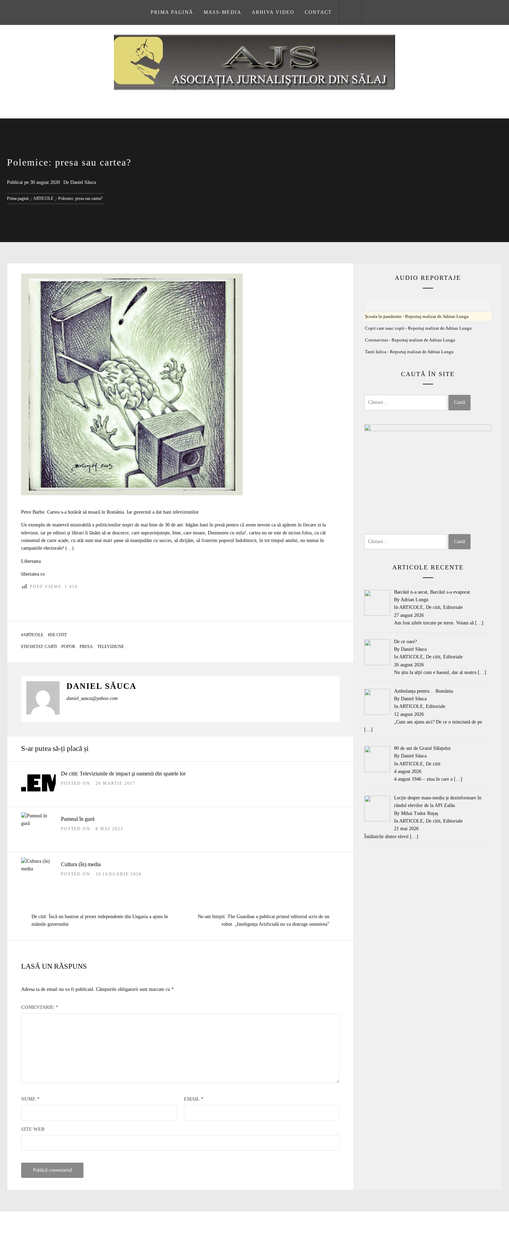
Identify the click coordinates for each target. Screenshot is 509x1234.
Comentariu (39, 1007)
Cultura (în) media (81, 864)
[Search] (350, 12)
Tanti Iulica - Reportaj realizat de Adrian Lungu (409, 351)
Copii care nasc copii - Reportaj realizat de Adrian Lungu (418, 328)
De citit (58, 634)
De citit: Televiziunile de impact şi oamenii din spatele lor (123, 773)
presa (86, 646)
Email (193, 1099)
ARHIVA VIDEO (273, 12)
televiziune (110, 646)
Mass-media (222, 12)
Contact (318, 12)
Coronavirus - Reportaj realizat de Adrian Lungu (410, 340)
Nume (30, 1099)
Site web (32, 1129)
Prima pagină (172, 12)
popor (68, 646)
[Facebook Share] (317, 602)
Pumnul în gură (78, 819)
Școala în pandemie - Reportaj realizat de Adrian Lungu (417, 316)
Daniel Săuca (83, 182)
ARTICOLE (33, 634)
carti (51, 646)
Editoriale (453, 607)
